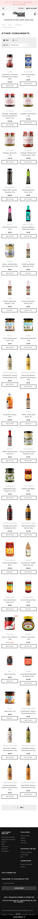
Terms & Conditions (26, 852)
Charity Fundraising (26, 864)
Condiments (18, 25)
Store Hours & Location (8, 837)
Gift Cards (4, 849)
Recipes (23, 867)
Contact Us (24, 843)
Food (9, 25)
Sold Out (28, 273)
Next (21, 807)
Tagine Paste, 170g (9, 711)
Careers (23, 838)
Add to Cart (10, 86)
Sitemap (23, 840)
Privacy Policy (25, 854)
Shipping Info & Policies (8, 839)
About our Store (25, 836)
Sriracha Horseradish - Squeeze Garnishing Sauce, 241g (10, 787)
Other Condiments (9, 27)
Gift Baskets (5, 851)
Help (22, 857)
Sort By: (5, 45)
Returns (4, 842)
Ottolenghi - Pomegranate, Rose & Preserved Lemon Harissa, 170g (9, 116)
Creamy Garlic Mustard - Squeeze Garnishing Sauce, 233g (28, 377)
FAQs (3, 844)
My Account (5, 846)
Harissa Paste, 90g (9, 674)
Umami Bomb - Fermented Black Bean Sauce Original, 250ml (10, 77)
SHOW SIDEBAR (18, 917)
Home (3, 25)
